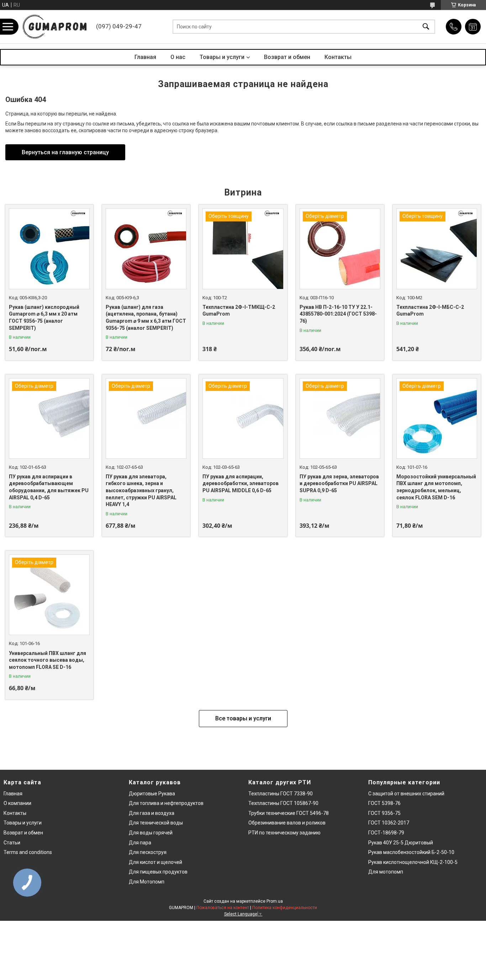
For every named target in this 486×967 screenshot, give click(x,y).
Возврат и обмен (287, 57)
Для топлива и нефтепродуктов (166, 803)
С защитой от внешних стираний (406, 793)
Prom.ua (274, 901)
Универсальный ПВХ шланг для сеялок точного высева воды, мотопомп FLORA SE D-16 (47, 660)
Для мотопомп (385, 872)
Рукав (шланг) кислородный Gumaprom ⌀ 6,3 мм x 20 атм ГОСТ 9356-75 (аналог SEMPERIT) (44, 317)
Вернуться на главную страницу (65, 152)
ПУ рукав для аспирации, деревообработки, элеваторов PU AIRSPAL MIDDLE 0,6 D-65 (240, 483)
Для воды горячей (151, 833)
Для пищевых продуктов (158, 872)
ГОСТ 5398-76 (384, 803)
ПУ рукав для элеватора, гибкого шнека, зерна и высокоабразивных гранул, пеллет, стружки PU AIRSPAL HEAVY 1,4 (141, 490)
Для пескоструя (148, 852)
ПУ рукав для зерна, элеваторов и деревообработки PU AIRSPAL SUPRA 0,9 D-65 (339, 483)
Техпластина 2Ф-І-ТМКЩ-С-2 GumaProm (238, 310)
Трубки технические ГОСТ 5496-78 (288, 813)
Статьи (12, 842)
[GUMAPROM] (55, 27)
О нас (177, 57)
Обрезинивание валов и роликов (287, 823)
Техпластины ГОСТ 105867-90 (283, 803)
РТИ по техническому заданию (284, 833)
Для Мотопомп (146, 882)
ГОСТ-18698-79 (386, 833)
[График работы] (473, 26)
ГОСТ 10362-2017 (388, 823)
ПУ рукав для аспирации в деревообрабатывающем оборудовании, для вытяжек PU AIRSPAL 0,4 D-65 (49, 487)
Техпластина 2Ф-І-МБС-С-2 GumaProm (430, 310)
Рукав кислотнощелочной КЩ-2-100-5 (413, 862)
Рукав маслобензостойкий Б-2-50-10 (411, 852)
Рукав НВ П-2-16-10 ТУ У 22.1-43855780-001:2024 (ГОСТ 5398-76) (338, 314)
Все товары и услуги (243, 718)
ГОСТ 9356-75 (384, 813)
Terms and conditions (28, 852)
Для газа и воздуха (151, 813)
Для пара (140, 842)
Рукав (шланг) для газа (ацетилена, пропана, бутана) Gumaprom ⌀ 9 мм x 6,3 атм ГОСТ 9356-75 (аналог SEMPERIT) (146, 317)
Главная (145, 57)
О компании (17, 803)
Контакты (338, 57)
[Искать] (425, 26)
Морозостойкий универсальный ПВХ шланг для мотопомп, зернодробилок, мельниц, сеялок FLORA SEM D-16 (436, 487)
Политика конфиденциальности (284, 907)
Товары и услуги (222, 57)
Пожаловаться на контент (222, 907)
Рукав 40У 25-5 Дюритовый (400, 842)
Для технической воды (156, 823)
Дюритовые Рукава (152, 793)
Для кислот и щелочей (155, 862)
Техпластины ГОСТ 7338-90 (280, 793)
